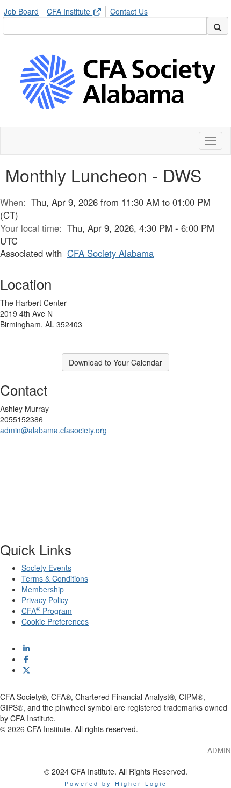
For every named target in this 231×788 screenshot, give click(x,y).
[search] (217, 26)
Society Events (46, 567)
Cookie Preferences (55, 621)
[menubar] (78, 10)
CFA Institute (69, 11)
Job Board (21, 11)
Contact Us (129, 11)
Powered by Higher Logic (115, 783)
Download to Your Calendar (115, 362)
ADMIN (219, 750)
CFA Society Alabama (110, 253)
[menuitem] (24, 10)
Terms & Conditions (54, 578)
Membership (42, 589)
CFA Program (46, 610)
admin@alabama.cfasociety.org (53, 430)
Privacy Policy (44, 599)
